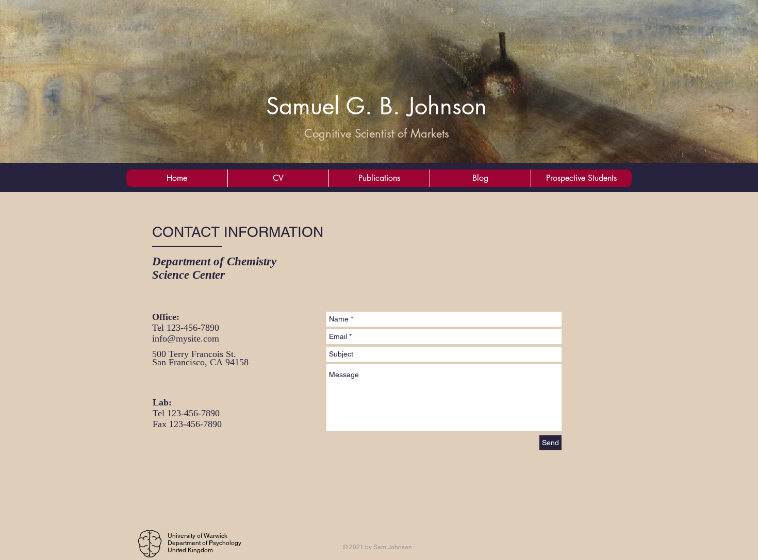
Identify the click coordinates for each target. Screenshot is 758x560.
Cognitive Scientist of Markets (376, 133)
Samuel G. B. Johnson (376, 106)
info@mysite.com (185, 338)
